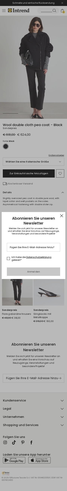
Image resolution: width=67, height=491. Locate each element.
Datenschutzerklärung (38, 257)
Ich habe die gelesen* (31, 259)
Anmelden (33, 271)
